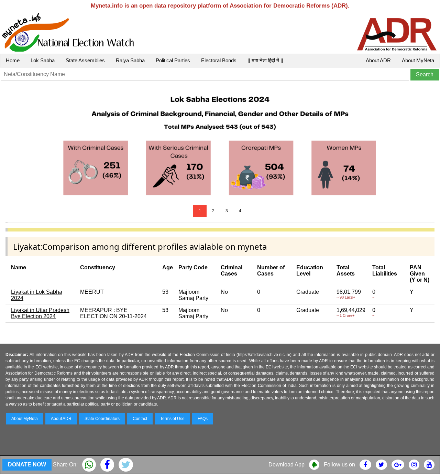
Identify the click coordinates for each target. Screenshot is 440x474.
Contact (140, 418)
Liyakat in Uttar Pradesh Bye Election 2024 (40, 313)
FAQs (203, 418)
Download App (286, 464)
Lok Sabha (43, 60)
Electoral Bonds (218, 60)
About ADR (378, 60)
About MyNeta (418, 60)
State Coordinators (102, 418)
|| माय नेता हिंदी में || (265, 60)
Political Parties (173, 60)
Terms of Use (172, 418)
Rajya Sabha (130, 60)
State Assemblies (85, 60)
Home (13, 60)
